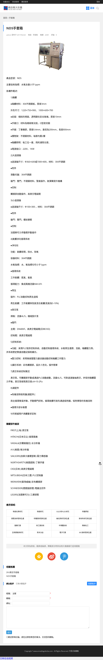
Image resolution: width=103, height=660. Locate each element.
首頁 (5, 17)
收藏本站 (6, 2)
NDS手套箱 (11, 576)
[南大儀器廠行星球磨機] (14, 8)
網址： (9, 603)
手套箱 (12, 17)
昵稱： (9, 593)
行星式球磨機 (74, 651)
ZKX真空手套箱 (12, 572)
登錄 (98, 2)
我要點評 (92, 583)
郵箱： (9, 598)
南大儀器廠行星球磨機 (70, 546)
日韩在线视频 (6, 658)
